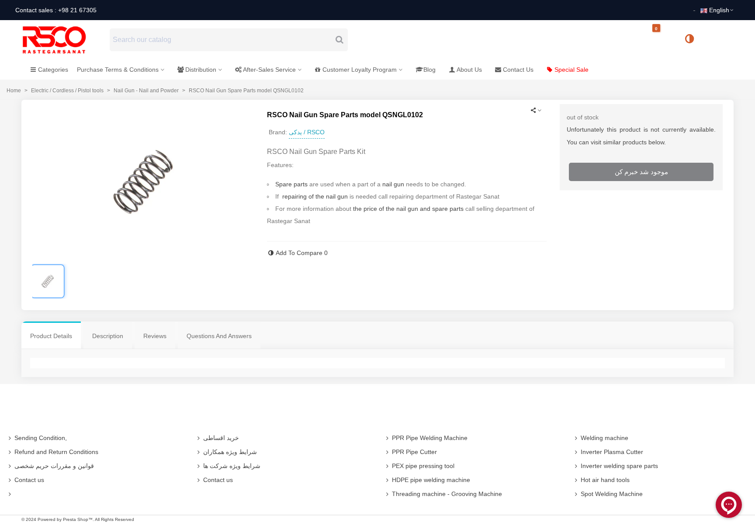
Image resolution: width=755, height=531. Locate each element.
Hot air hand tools (605, 479)
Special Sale (571, 69)
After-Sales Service (269, 69)
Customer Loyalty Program (359, 69)
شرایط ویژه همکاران (230, 451)
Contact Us (518, 69)
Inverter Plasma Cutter (612, 451)
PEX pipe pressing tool (423, 465)
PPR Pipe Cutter (414, 451)
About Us (469, 69)
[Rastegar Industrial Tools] (63, 40)
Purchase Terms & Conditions (118, 69)
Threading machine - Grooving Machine (447, 493)
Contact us (29, 479)
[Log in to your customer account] (718, 39)
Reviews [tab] (154, 335)
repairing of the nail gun (315, 196)
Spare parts (291, 184)
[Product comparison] (692, 40)
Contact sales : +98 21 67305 (56, 10)
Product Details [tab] (51, 335)
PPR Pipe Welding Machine (430, 437)
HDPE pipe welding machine (431, 479)
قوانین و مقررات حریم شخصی (54, 465)
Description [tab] (107, 335)
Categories (53, 69)
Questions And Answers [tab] (219, 335)
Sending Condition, (40, 437)
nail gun (393, 184)
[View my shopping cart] (664, 40)
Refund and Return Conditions (56, 451)
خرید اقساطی (221, 437)
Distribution (200, 69)
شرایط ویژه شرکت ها (231, 465)
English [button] (719, 10)
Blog (429, 69)
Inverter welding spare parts (619, 465)
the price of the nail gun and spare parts (408, 208)
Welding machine (604, 437)
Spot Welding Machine (612, 493)
